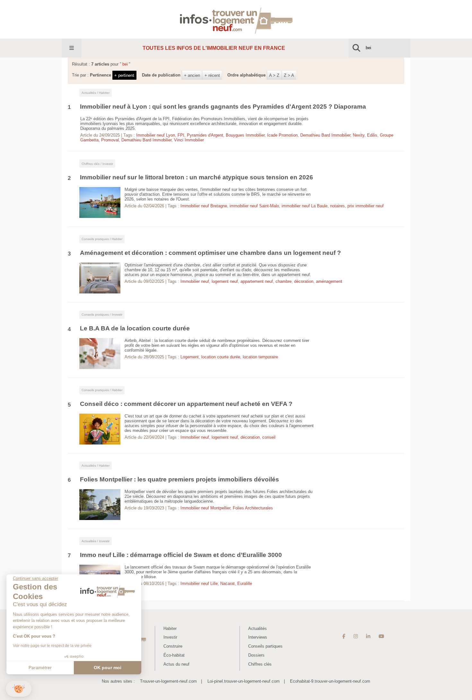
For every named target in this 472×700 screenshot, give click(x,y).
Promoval (110, 140)
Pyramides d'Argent (205, 135)
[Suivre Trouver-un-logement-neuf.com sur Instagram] (356, 636)
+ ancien (192, 75)
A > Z (274, 75)
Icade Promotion (282, 135)
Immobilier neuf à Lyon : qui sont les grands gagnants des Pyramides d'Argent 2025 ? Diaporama (223, 106)
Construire (172, 646)
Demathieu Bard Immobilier (325, 135)
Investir (170, 637)
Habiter (170, 628)
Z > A (289, 75)
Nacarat (227, 583)
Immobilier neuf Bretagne (203, 205)
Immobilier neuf (194, 281)
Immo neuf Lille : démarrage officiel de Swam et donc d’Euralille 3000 (181, 555)
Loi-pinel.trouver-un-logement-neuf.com (243, 681)
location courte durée (220, 356)
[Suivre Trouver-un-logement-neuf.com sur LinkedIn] (368, 636)
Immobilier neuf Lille (199, 583)
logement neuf (225, 281)
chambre (283, 281)
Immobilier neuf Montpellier (205, 508)
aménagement (329, 281)
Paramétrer (40, 667)
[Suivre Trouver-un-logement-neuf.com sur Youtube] (381, 636)
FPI (181, 135)
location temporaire (260, 356)
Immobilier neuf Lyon (155, 135)
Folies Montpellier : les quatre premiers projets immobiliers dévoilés (179, 479)
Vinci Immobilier (189, 140)
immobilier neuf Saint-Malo (254, 205)
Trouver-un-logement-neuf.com (168, 681)
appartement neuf (256, 281)
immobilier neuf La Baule (305, 205)
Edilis (372, 135)
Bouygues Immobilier (245, 135)
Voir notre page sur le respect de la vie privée (52, 645)
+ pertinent (124, 75)
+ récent (212, 75)
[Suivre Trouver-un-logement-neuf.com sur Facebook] (343, 636)
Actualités (257, 628)
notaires (337, 205)
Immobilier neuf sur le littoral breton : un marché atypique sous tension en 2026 (196, 177)
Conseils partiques (265, 646)
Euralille (244, 583)
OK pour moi (107, 667)
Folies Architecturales (253, 508)
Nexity (358, 135)
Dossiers (256, 655)
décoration (303, 281)
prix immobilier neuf (365, 205)
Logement (189, 356)
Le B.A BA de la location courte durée (135, 328)
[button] (18, 689)
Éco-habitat (174, 655)
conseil (268, 437)
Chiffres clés (260, 664)
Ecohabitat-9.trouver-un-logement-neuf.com (330, 681)
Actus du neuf (176, 664)
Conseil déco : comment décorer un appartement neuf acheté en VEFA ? (186, 403)
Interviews (257, 637)
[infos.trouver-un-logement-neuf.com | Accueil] (236, 19)
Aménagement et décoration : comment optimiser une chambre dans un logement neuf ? (210, 252)
